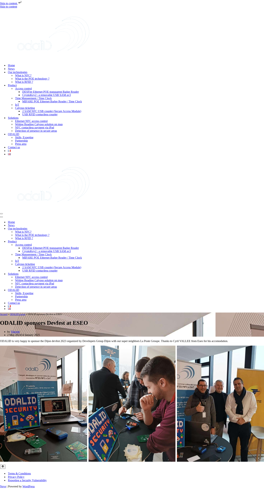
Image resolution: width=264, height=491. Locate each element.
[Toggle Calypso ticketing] (262, 264)
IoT (17, 104)
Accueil (4, 314)
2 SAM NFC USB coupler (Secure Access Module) (51, 111)
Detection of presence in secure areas (36, 130)
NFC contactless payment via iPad (34, 127)
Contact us (14, 147)
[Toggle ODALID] (262, 290)
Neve (3, 486)
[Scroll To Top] (3, 467)
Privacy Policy (16, 476)
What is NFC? (23, 75)
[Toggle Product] (262, 241)
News (11, 68)
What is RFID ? (24, 81)
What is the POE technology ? (32, 78)
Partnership (21, 140)
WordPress (28, 486)
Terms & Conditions (19, 473)
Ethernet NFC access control (31, 121)
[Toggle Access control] (262, 244)
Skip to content (9, 3)
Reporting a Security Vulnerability (27, 480)
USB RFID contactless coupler (39, 114)
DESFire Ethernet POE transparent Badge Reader (50, 91)
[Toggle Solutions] (262, 274)
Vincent (15, 331)
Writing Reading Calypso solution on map (39, 124)
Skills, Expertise (24, 137)
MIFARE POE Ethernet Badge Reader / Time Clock (52, 101)
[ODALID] (53, 59)
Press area (20, 143)
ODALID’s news (17, 314)
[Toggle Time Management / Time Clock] (262, 254)
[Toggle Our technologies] (262, 228)
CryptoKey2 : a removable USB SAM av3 (46, 95)
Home (11, 65)
